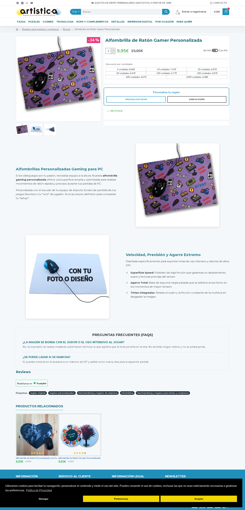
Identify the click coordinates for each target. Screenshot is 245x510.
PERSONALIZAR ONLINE (136, 99)
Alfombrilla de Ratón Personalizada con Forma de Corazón (37, 458)
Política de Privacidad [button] (39, 490)
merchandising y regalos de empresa (97, 393)
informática (127, 393)
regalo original (38, 393)
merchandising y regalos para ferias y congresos (163, 393)
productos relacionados (39, 406)
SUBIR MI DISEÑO (197, 99)
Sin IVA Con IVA (215, 50)
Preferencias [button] (121, 498)
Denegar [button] (43, 498)
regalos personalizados (62, 393)
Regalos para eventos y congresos (40, 29)
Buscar (66, 29)
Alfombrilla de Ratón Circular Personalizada (79, 458)
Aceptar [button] (198, 498)
